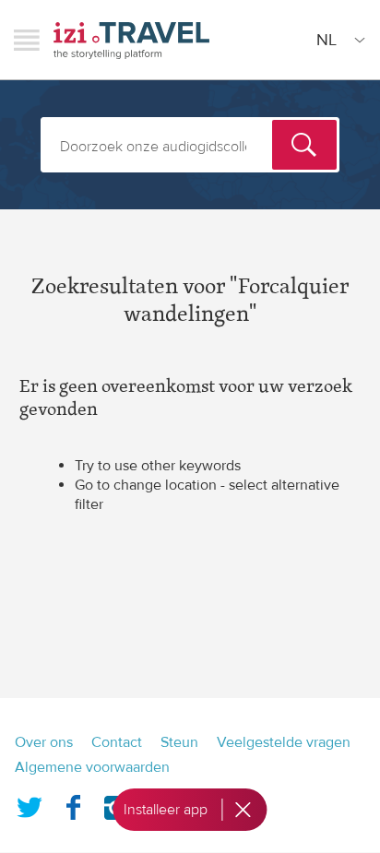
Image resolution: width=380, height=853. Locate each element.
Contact (116, 742)
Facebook (73, 804)
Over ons (44, 742)
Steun (179, 742)
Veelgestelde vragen (283, 742)
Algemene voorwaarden (92, 767)
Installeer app (166, 809)
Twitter (29, 804)
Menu (26, 39)
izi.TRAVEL (131, 40)
